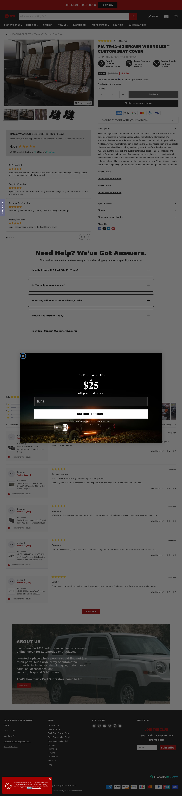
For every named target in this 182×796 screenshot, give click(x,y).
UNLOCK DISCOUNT (91, 414)
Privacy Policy (36, 788)
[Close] (49, 778)
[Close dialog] (23, 356)
